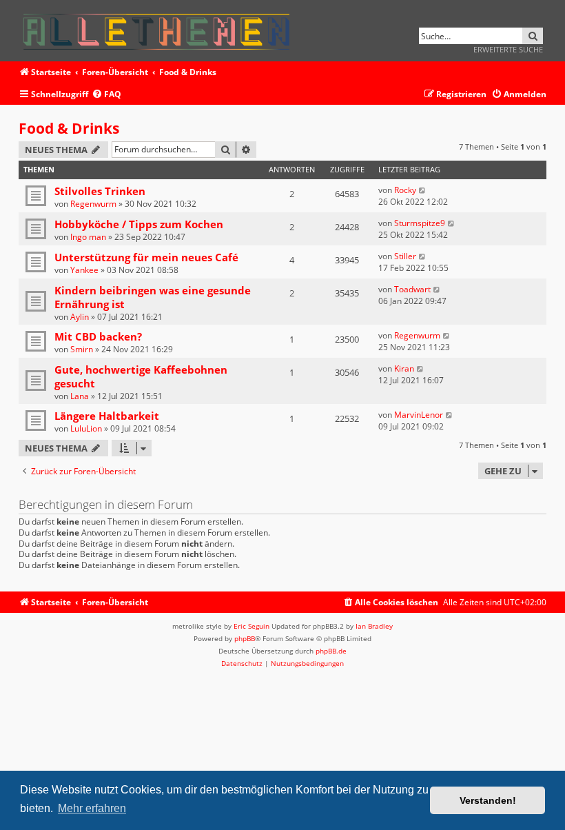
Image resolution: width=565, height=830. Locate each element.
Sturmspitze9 (419, 223)
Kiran (404, 368)
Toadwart (412, 289)
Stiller (405, 256)
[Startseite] (161, 29)
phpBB (244, 638)
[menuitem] (106, 94)
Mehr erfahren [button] (92, 808)
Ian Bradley (374, 626)
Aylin (79, 317)
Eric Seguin (251, 626)
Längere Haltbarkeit (106, 416)
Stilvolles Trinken (99, 191)
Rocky (405, 190)
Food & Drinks (69, 128)
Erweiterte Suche (508, 49)
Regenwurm (93, 204)
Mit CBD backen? (98, 336)
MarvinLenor (418, 415)
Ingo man (88, 237)
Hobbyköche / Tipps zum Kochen (138, 224)
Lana (79, 396)
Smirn (81, 349)
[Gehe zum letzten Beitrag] (422, 190)
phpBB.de (331, 651)
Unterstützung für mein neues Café (146, 257)
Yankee (84, 270)
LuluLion (86, 428)
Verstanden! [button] (488, 800)
